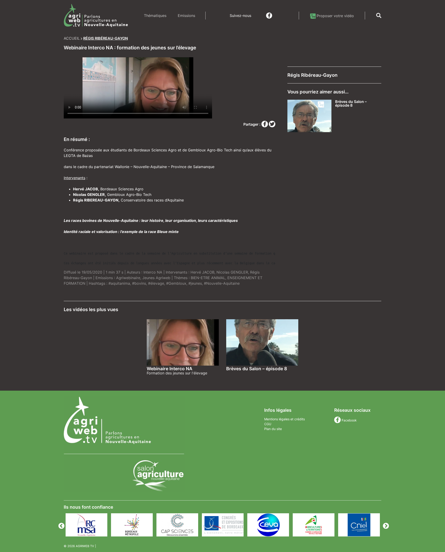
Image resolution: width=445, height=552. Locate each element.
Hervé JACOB (202, 272)
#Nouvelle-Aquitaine (222, 283)
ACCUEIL (72, 38)
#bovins (139, 283)
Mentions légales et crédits (284, 419)
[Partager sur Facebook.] (265, 124)
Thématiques (155, 15)
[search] (378, 15)
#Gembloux (176, 283)
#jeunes (195, 283)
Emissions (186, 15)
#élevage (156, 283)
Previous (60, 525)
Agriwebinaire (128, 277)
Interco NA (152, 272)
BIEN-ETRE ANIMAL (208, 277)
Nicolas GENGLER (232, 272)
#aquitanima (119, 283)
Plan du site (273, 429)
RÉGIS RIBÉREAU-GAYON (105, 38)
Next (384, 525)
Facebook (349, 420)
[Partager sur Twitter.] (272, 124)
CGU (267, 424)
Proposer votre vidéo (335, 15)
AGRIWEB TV (85, 546)
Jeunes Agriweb (156, 277)
